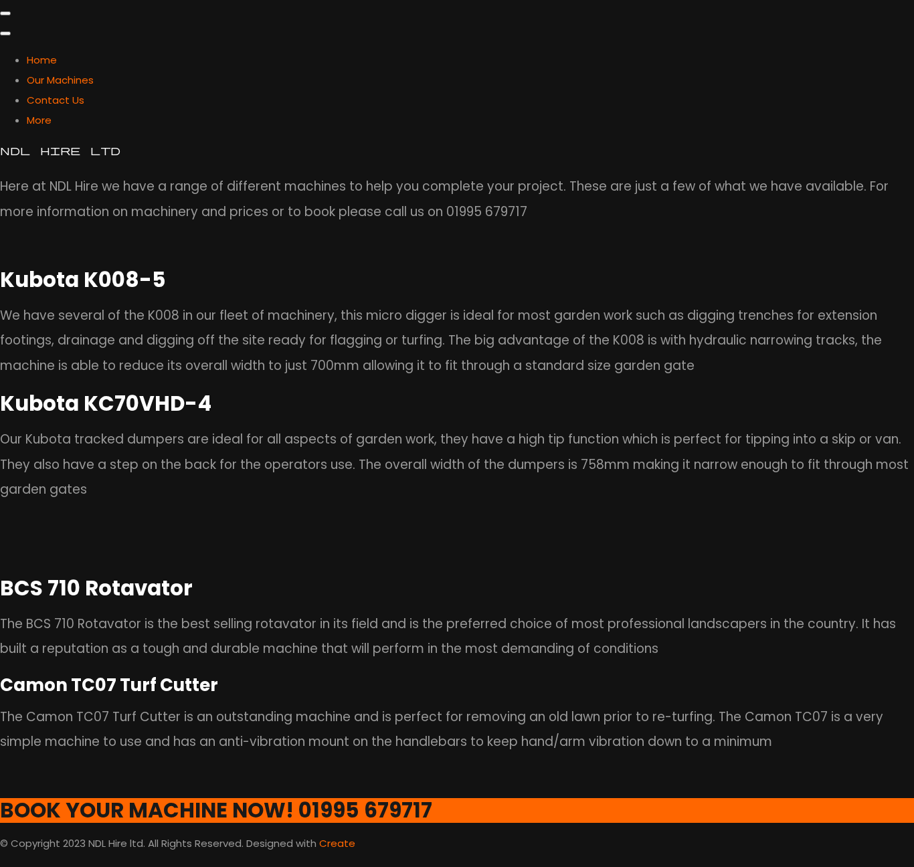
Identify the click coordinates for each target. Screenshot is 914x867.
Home (42, 60)
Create (337, 843)
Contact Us (55, 100)
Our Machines (60, 80)
